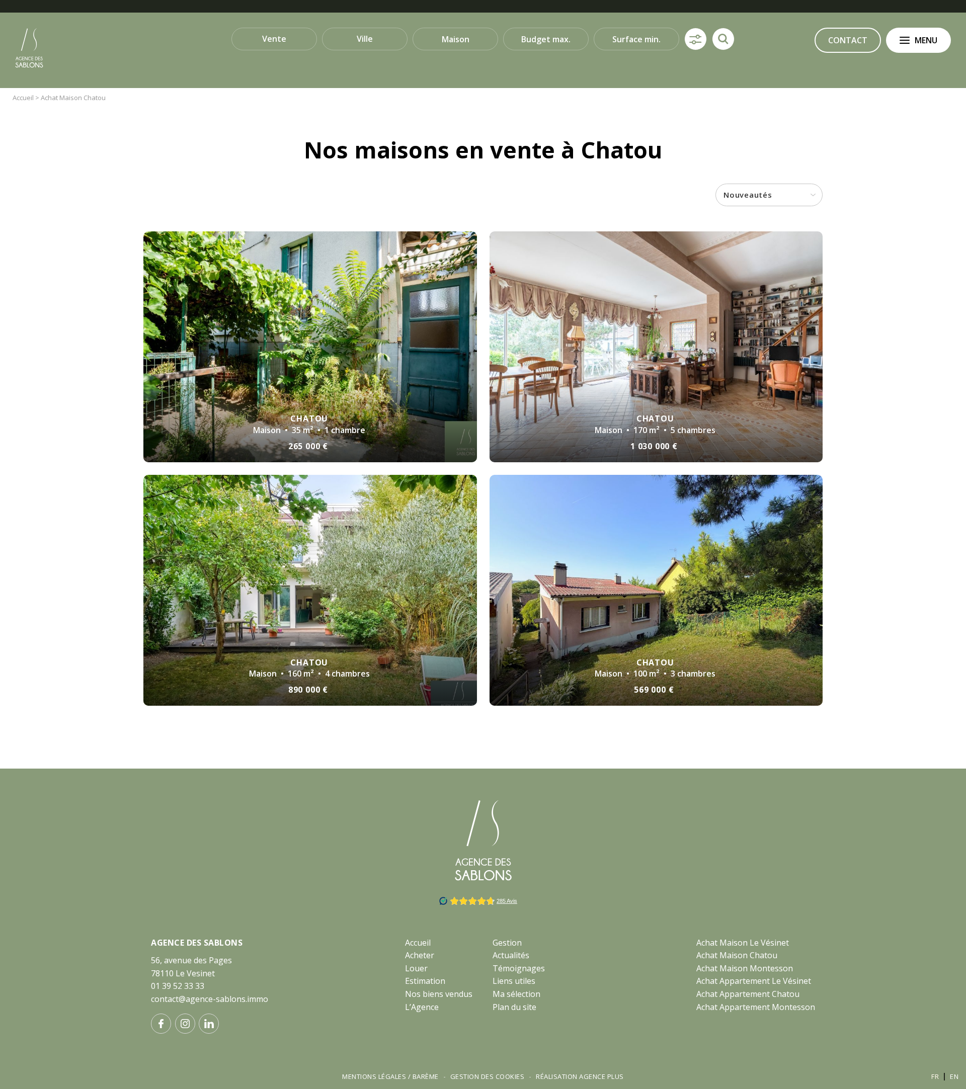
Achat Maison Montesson (744, 968)
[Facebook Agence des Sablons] (161, 1023)
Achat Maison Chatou (736, 955)
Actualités (511, 955)
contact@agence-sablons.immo (209, 998)
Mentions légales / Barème (390, 1076)
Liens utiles (514, 980)
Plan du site (514, 1007)
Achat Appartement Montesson (755, 1007)
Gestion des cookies (487, 1076)
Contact (847, 40)
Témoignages (519, 968)
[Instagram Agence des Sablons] (185, 1023)
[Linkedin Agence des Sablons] (208, 1023)
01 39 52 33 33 (177, 985)
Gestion (507, 942)
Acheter (419, 955)
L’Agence (422, 1007)
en (954, 1076)
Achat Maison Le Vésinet (742, 942)
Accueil (418, 942)
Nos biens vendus (438, 993)
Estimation (425, 980)
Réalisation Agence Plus (580, 1076)
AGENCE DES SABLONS (197, 942)
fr (935, 1076)
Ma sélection (516, 993)
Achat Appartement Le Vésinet (753, 980)
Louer (416, 968)
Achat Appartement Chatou (747, 993)
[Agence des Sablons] (29, 65)
